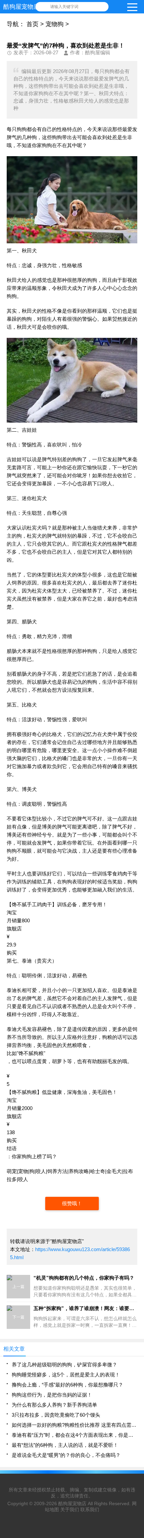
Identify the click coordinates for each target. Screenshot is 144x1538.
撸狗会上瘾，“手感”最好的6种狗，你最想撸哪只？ (67, 1385)
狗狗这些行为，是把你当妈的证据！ (52, 1395)
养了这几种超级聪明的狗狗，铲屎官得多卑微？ (64, 1364)
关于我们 (69, 1509)
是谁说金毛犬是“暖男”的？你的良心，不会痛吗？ (66, 1455)
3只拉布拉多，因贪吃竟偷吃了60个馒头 (56, 1415)
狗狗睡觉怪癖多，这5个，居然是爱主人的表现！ (66, 1374)
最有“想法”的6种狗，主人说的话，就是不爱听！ (65, 1445)
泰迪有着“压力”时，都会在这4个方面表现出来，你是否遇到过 (74, 1435)
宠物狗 (55, 24)
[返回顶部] (137, 1377)
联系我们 (89, 1509)
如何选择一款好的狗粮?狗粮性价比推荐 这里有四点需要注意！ (74, 1425)
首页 (32, 24)
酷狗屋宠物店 (72, 1503)
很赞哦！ (72, 1203)
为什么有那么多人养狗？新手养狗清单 (54, 1405)
